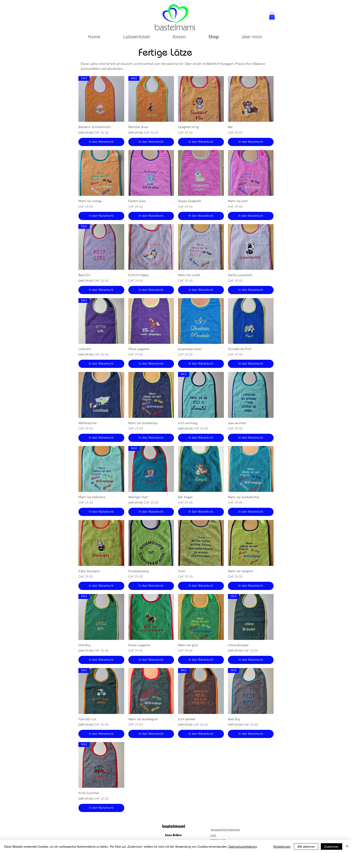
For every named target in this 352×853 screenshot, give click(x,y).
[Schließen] (347, 846)
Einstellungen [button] (282, 846)
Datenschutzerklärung (243, 846)
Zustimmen (331, 846)
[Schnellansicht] (201, 99)
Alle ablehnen (306, 846)
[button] (272, 16)
